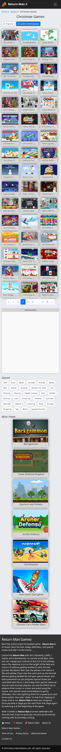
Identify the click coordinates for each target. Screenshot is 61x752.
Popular (9, 23)
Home (4, 11)
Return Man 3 (17, 4)
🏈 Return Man (32, 722)
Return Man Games (11, 728)
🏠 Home (6, 722)
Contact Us (7, 738)
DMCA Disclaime (39, 733)
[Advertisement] (30, 342)
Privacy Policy (22, 733)
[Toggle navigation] (55, 4)
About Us (46, 722)
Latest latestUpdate (29, 23)
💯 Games (17, 722)
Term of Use (7, 733)
